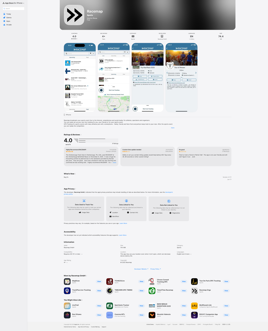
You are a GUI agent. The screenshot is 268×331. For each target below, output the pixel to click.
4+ (65, 262)
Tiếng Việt (217, 324)
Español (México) (160, 324)
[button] (13, 14)
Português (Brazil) (208, 324)
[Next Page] (233, 156)
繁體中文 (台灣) (226, 324)
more (172, 128)
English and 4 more (183, 254)
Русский (175, 324)
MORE (114, 162)
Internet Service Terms (70, 326)
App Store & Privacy (83, 326)
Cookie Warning (95, 326)
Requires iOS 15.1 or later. (72, 254)
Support (104, 326)
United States (150, 324)
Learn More (123, 223)
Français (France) (190, 324)
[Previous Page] (61, 156)
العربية (169, 324)
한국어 (199, 324)
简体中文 (182, 324)
